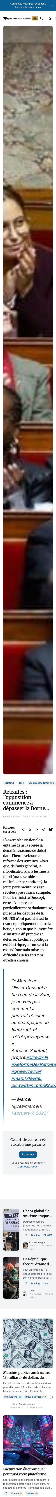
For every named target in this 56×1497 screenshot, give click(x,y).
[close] (52, 5)
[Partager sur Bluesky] (51, 829)
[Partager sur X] (30, 830)
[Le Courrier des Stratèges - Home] (20, 18)
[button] (41, 18)
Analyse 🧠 (32, 1493)
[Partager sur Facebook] (23, 830)
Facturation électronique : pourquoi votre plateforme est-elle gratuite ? (24, 1474)
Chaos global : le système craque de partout (36, 1216)
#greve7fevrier (26, 1071)
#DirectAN (37, 1057)
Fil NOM (47, 1235)
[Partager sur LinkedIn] (37, 830)
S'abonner (28, 1154)
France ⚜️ (16, 1493)
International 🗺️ (12, 1396)
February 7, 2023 (28, 1113)
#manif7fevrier (26, 1078)
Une (21, 782)
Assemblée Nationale (41, 782)
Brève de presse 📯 (35, 1396)
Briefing (9, 782)
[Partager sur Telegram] (44, 830)
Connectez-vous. (28, 1166)
